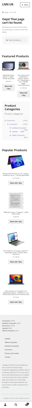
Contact (7, 357)
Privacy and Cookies (12, 353)
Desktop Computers (19, 128)
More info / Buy (8, 87)
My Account (5, 405)
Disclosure (8, 350)
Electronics (11, 121)
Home (6, 12)
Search (16, 405)
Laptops (15, 132)
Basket (24, 403)
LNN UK (7, 4)
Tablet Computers (18, 135)
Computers (14, 124)
